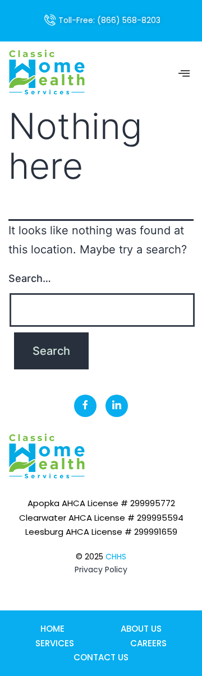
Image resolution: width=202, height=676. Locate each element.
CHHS (115, 556)
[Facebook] (85, 406)
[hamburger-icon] (183, 74)
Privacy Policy (101, 569)
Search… (29, 278)
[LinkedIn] (116, 406)
